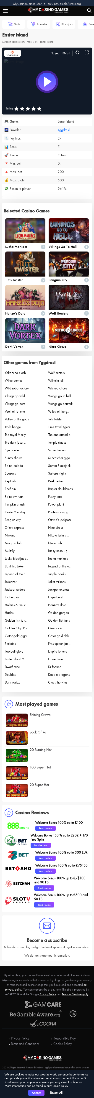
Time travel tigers (59, 427)
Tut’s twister (14, 280)
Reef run (10, 489)
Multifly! (10, 551)
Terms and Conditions (25, 1044)
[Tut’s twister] (25, 264)
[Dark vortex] (25, 330)
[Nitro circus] (69, 330)
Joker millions (56, 582)
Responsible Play (64, 1038)
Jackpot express (58, 589)
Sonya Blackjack (59, 465)
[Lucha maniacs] (25, 230)
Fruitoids (10, 643)
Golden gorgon (58, 612)
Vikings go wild (15, 396)
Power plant (56, 504)
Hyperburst (55, 597)
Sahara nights (57, 473)
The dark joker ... (15, 442)
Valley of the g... (58, 411)
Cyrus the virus (57, 682)
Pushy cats (55, 496)
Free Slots (32, 41)
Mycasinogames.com (13, 41)
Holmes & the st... (16, 605)
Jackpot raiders (15, 589)
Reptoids (10, 481)
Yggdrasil (64, 130)
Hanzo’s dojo (15, 313)
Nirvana (10, 535)
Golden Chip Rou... (17, 628)
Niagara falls (13, 543)
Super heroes (56, 450)
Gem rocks (55, 628)
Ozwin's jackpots (59, 520)
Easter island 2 (14, 659)
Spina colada (14, 465)
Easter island (56, 659)
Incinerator (12, 597)
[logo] (47, 9)
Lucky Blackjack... (16, 558)
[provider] (12, 53)
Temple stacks (57, 442)
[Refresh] (76, 53)
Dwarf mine (12, 667)
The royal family (15, 434)
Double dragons (59, 674)
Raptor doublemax (60, 489)
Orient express (14, 527)
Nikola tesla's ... (58, 535)
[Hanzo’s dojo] (25, 297)
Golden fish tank (59, 620)
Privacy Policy (47, 994)
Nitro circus (57, 346)
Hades (9, 612)
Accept (36, 1092)
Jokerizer (10, 582)
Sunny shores (13, 458)
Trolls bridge (13, 427)
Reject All (56, 1092)
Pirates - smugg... (59, 512)
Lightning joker (14, 566)
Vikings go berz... (16, 404)
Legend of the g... (16, 574)
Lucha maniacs (16, 246)
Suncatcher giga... (60, 458)
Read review (45, 828)
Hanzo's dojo (57, 605)
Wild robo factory (17, 388)
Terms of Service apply (75, 994)
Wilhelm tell (55, 380)
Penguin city (58, 280)
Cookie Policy (62, 1044)
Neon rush (55, 543)
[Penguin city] (69, 264)
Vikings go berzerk (60, 404)
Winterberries (13, 380)
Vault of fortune (15, 411)
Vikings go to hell (63, 246)
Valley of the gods (17, 419)
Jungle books (56, 574)
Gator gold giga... (17, 636)
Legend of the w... (59, 566)
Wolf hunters (58, 313)
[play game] (47, 81)
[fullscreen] (86, 53)
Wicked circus (57, 388)
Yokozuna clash (15, 373)
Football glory (14, 651)
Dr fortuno (54, 667)
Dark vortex (14, 346)
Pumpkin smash (15, 504)
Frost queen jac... (59, 643)
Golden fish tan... (16, 620)
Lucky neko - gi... (59, 551)
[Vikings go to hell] (69, 230)
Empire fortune (57, 651)
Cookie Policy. (59, 1086)
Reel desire (55, 481)
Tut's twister (55, 419)
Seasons (10, 473)
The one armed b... (60, 434)
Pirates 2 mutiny (15, 512)
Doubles (10, 674)
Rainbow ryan (14, 496)
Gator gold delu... (60, 636)
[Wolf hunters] (69, 297)
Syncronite (12, 450)
